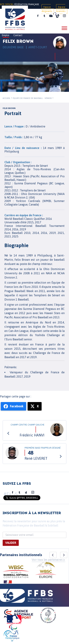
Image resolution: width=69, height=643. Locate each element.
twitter (44, 16)
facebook (38, 16)
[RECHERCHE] (55, 14)
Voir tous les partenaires (47, 559)
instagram (64, 16)
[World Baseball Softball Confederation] (16, 572)
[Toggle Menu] (64, 28)
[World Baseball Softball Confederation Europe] (45, 570)
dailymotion (26, 492)
